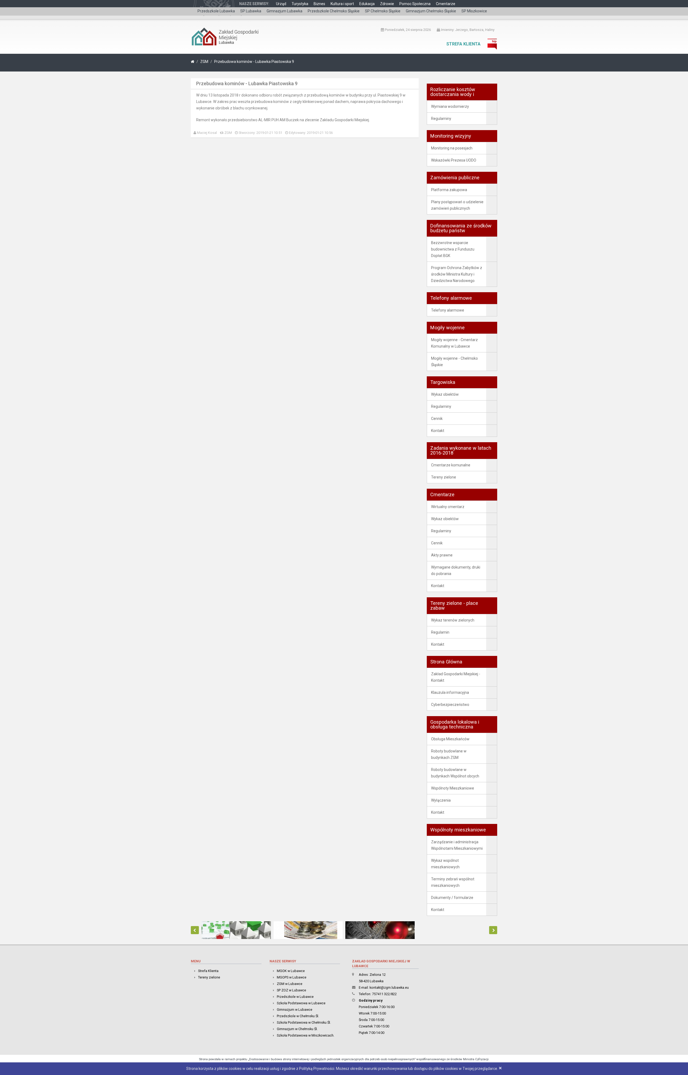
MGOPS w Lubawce (291, 977)
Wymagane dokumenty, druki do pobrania (455, 570)
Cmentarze (445, 4)
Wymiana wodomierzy (450, 106)
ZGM (204, 61)
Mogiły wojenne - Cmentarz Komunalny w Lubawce (454, 343)
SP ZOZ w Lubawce (291, 990)
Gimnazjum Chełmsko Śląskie (431, 11)
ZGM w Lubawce (289, 984)
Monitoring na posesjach (451, 148)
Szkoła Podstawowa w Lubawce (301, 1003)
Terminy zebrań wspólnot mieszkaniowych (452, 882)
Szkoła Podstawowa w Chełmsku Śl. (304, 1022)
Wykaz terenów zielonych (452, 620)
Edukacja (367, 4)
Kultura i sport (342, 4)
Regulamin (440, 632)
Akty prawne (442, 555)
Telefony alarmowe (447, 310)
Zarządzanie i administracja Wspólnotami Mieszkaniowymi (457, 845)
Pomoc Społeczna (415, 4)
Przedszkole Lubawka (216, 11)
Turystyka (300, 4)
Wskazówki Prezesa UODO (453, 160)
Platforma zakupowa (449, 190)
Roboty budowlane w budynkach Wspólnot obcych (455, 772)
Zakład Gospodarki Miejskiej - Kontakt (455, 677)
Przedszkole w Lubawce (295, 997)
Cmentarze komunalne (450, 465)
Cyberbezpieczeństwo (450, 704)
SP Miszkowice (474, 11)
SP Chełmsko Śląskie (382, 11)
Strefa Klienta (463, 44)
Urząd (281, 4)
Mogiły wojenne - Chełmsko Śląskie (454, 361)
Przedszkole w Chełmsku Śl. (298, 1016)
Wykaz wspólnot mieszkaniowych (445, 863)
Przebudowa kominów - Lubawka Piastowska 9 (254, 61)
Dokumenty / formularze (452, 897)
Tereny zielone (443, 477)
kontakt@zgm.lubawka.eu (389, 987)
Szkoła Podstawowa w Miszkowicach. (305, 1035)
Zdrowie (387, 4)
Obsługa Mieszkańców (450, 739)
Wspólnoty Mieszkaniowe (452, 788)
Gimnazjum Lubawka (284, 11)
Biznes (319, 4)
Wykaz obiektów (445, 394)
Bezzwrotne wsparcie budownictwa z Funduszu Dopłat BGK (452, 249)
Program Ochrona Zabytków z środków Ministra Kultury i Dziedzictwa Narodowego (456, 274)
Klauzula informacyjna (450, 692)
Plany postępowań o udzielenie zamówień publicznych (457, 205)
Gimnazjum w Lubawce (294, 1010)
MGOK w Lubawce (291, 971)
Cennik (437, 418)
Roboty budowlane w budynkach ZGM (449, 754)
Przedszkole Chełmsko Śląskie (334, 11)
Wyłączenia (441, 800)
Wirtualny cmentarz (447, 507)
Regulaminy (441, 118)
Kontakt (437, 430)
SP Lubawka (250, 11)
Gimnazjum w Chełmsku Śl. (297, 1029)
